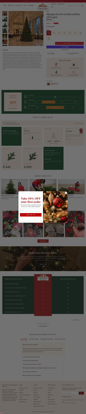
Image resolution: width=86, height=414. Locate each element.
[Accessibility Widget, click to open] (1, 412)
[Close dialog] (66, 193)
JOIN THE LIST (30, 215)
